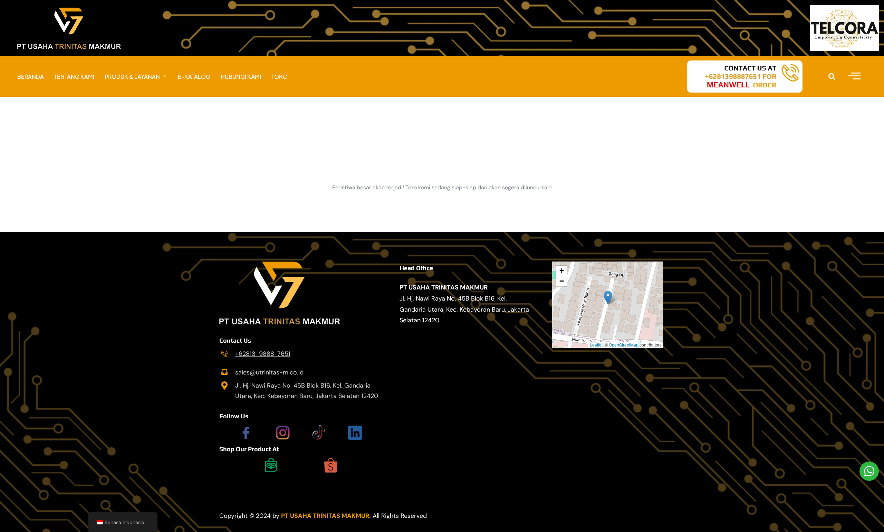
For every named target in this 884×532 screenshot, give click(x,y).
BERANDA (30, 76)
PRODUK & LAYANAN (132, 76)
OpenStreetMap (623, 345)
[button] (608, 298)
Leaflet (596, 345)
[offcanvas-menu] (854, 76)
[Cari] (832, 77)
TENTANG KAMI (74, 76)
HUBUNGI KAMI (241, 76)
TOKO (279, 76)
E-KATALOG (194, 76)
